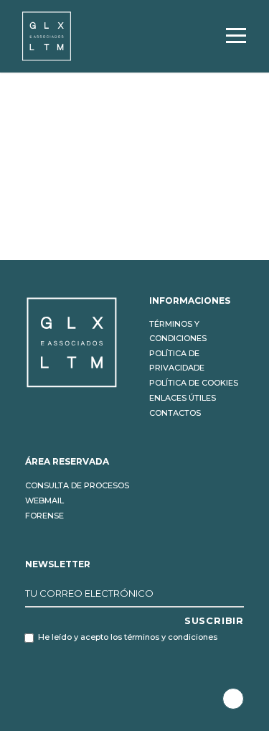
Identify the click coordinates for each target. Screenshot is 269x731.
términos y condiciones (170, 637)
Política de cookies (193, 383)
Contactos (175, 413)
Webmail (44, 500)
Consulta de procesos (77, 485)
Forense (44, 516)
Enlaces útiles (182, 398)
